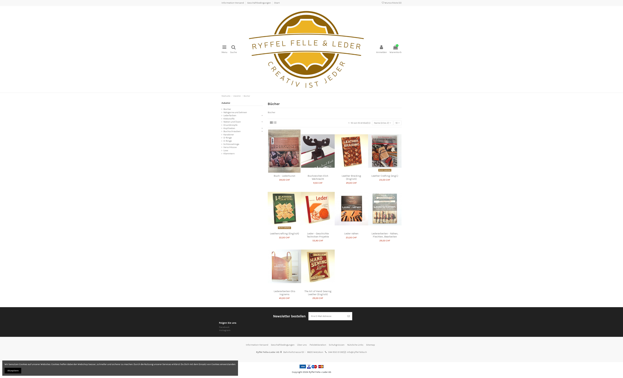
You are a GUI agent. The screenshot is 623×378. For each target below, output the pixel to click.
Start (277, 2)
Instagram (224, 330)
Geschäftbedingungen (259, 2)
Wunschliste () (393, 2)
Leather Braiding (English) (351, 177)
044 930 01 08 (335, 352)
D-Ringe (227, 137)
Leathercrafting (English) (284, 233)
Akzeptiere (12, 370)
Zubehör (225, 103)
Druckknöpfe (230, 125)
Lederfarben (229, 115)
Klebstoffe (228, 118)
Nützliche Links (355, 344)
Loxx (225, 150)
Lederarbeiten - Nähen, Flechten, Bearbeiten (385, 235)
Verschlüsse (230, 147)
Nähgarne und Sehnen (235, 112)
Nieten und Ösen (232, 121)
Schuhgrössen (336, 344)
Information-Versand (232, 2)
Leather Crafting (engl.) (384, 175)
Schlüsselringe (231, 144)
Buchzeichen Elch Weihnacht (318, 177)
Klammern (229, 153)
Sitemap (370, 344)
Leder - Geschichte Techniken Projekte (318, 235)
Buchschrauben (232, 131)
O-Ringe (227, 141)
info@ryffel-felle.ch (357, 352)
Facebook (224, 327)
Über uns (302, 344)
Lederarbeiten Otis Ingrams (284, 293)
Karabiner (228, 134)
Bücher (227, 109)
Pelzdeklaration (318, 344)
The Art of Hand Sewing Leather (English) (317, 293)
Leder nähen (351, 233)
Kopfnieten (229, 128)
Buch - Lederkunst (284, 175)
